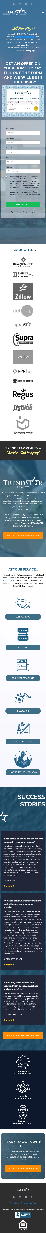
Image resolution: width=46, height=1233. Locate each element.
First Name (10, 128)
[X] (20, 4)
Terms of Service (29, 212)
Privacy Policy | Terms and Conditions (23, 1203)
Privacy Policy (16, 212)
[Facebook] (14, 4)
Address (9, 167)
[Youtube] (26, 4)
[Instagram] (32, 4)
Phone (9, 148)
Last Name (10, 138)
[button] (43, 13)
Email (8, 157)
